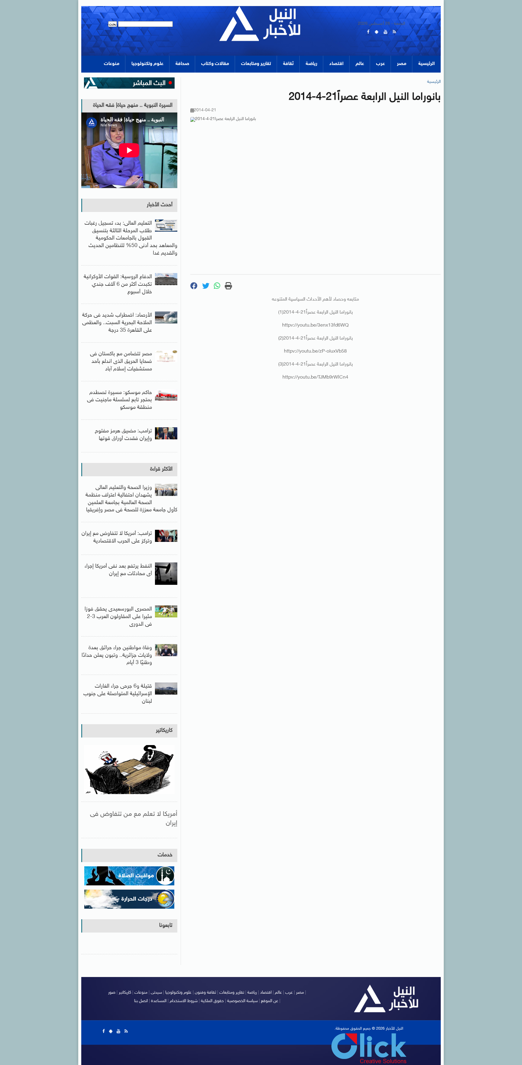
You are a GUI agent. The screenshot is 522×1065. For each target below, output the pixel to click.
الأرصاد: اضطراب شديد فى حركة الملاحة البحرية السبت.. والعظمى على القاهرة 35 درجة (117, 323)
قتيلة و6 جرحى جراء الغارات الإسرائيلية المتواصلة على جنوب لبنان (117, 694)
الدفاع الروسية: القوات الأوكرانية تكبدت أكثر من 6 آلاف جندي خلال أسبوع (118, 284)
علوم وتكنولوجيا (147, 64)
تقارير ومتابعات (256, 64)
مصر (401, 64)
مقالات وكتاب (215, 64)
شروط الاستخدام (184, 1001)
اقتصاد (336, 64)
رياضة (311, 64)
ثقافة (288, 64)
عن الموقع (269, 1001)
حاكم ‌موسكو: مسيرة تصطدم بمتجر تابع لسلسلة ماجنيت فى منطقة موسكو (119, 400)
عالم (360, 64)
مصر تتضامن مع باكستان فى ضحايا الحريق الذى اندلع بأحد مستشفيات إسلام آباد (121, 362)
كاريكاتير (164, 730)
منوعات (111, 64)
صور (111, 992)
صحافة (182, 64)
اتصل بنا (141, 1001)
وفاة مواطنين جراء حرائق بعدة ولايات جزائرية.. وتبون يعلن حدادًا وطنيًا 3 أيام (117, 655)
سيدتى (156, 992)
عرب (380, 64)
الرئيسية (426, 64)
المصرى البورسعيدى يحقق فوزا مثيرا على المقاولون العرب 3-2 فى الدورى (118, 617)
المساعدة (158, 1001)
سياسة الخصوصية (242, 1001)
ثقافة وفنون (205, 992)
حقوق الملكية (212, 1001)
